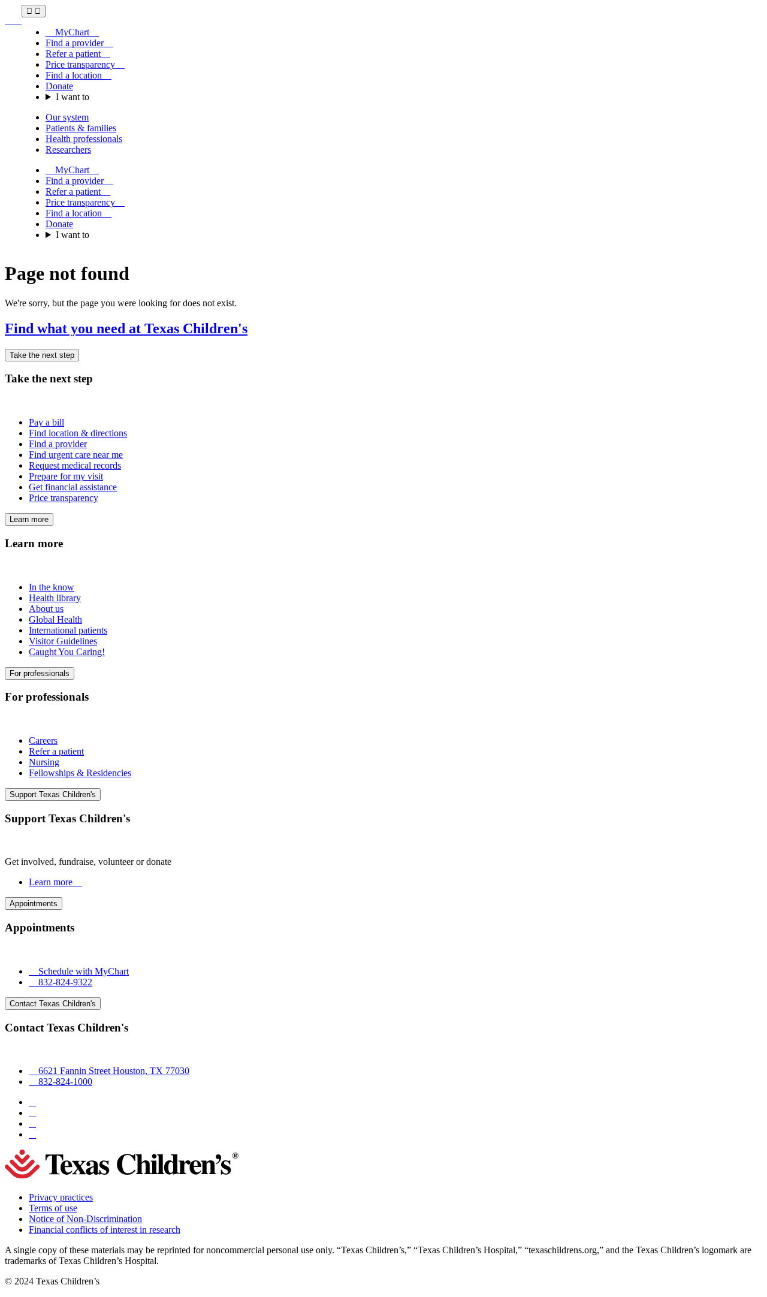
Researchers (68, 149)
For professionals (40, 673)
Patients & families (81, 128)
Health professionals (84, 139)
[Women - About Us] (13, 21)
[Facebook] (32, 1102)
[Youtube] (32, 1134)
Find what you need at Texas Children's (126, 328)
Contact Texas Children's (53, 1003)
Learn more (29, 519)
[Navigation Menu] (34, 11)
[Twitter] (32, 1123)
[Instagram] (32, 1113)
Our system (67, 117)
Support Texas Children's (53, 794)
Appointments (34, 903)
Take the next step (42, 355)
